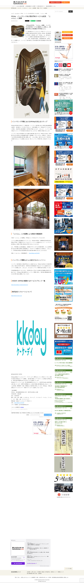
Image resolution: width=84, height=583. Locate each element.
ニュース (19, 8)
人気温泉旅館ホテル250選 (30, 6)
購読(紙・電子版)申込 (56, 2)
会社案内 (45, 8)
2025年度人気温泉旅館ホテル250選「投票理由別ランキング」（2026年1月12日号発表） (66, 94)
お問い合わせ (33, 571)
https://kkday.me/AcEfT (19, 402)
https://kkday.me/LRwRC (34, 253)
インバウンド (17, 13)
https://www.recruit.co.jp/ (16, 295)
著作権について (54, 571)
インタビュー (24, 8)
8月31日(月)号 (58, 42)
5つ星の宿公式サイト (41, 6)
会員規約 (40, 573)
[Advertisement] (21, 427)
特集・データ (39, 8)
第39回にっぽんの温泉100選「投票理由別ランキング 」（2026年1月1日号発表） (66, 83)
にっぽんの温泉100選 (20, 6)
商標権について (61, 571)
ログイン (66, 2)
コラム (30, 8)
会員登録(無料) (67, 31)
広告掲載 (39, 571)
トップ (13, 6)
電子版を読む (13, 8)
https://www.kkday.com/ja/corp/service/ (19, 284)
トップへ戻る (69, 568)
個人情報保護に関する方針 (32, 573)
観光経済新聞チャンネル (51, 6)
